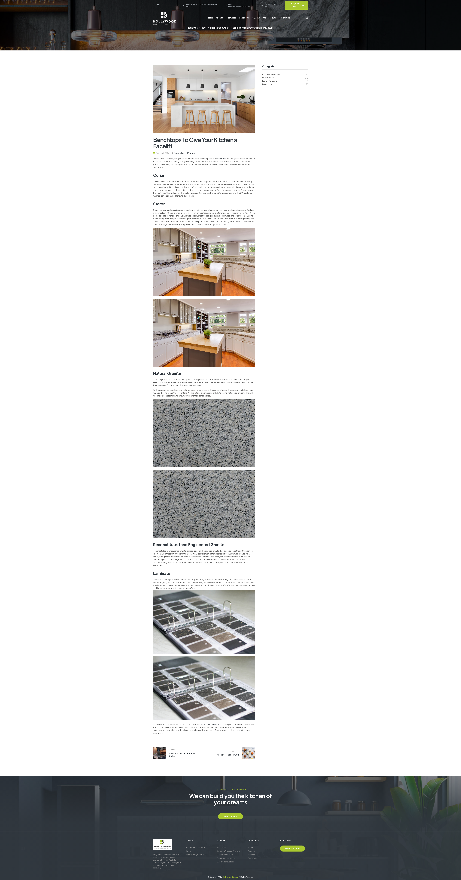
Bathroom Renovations (226, 858)
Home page (193, 28)
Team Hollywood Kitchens (184, 153)
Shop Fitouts (222, 847)
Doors (188, 851)
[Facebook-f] (154, 5)
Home (250, 847)
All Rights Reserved (246, 877)
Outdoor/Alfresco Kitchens (228, 851)
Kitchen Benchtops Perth (196, 847)
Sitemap (251, 854)
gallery (239, 730)
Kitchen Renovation (219, 28)
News (203, 28)
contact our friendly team (211, 724)
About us (251, 851)
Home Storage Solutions (196, 854)
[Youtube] (158, 5)
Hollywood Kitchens (231, 877)
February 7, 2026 (162, 153)
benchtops (221, 158)
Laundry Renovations (225, 862)
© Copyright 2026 (215, 877)
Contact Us (252, 858)
